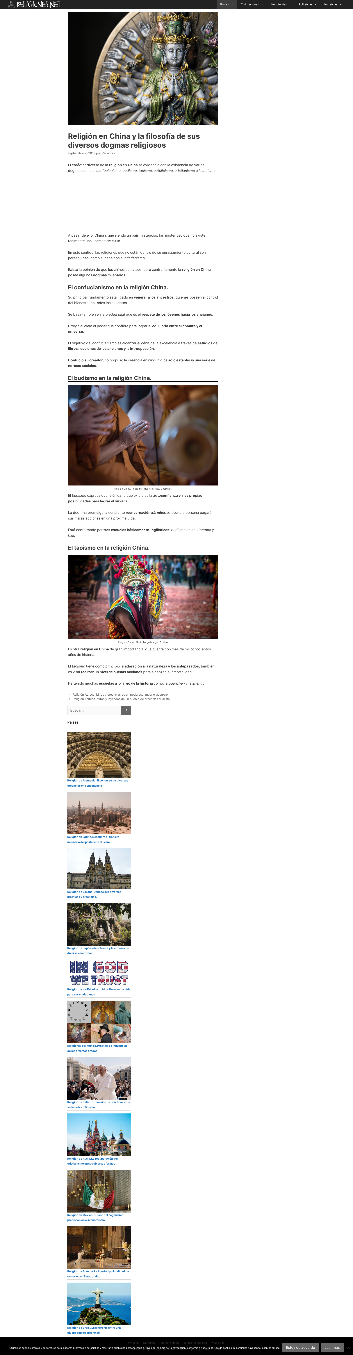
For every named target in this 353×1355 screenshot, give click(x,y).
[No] (348, 1347)
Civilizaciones (250, 4)
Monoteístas (279, 4)
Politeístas (305, 4)
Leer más (332, 1347)
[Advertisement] (141, 205)
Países (224, 4)
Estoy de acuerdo (300, 1347)
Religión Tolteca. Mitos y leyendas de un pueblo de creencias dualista (121, 699)
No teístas (330, 4)
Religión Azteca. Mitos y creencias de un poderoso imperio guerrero (120, 694)
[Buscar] (126, 710)
